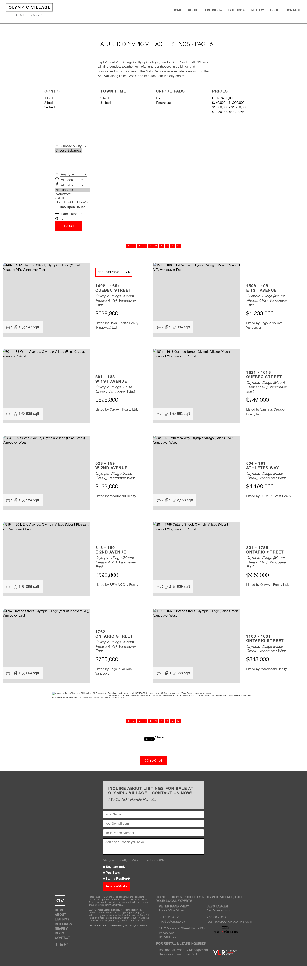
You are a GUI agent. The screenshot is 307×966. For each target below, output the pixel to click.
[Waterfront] (72, 194)
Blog (274, 10)
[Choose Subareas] (68, 150)
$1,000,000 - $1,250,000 (229, 107)
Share (159, 737)
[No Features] (72, 190)
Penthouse (164, 103)
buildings (236, 10)
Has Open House (72, 207)
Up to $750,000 (223, 98)
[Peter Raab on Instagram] (66, 945)
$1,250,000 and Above (228, 112)
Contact (293, 10)
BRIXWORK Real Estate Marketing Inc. (109, 925)
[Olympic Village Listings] (26, 9)
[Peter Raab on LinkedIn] (61, 945)
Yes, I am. (113, 872)
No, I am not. (115, 867)
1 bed (48, 98)
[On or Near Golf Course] (72, 202)
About (193, 10)
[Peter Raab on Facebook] (56, 945)
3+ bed (49, 107)
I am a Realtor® (118, 878)
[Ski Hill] (72, 198)
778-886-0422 (217, 917)
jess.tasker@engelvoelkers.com (229, 921)
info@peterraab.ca (172, 921)
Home (177, 10)
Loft (159, 98)
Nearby (257, 10)
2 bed (48, 103)
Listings (62, 919)
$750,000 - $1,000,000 (228, 103)
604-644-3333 (169, 917)
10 (178, 245)
